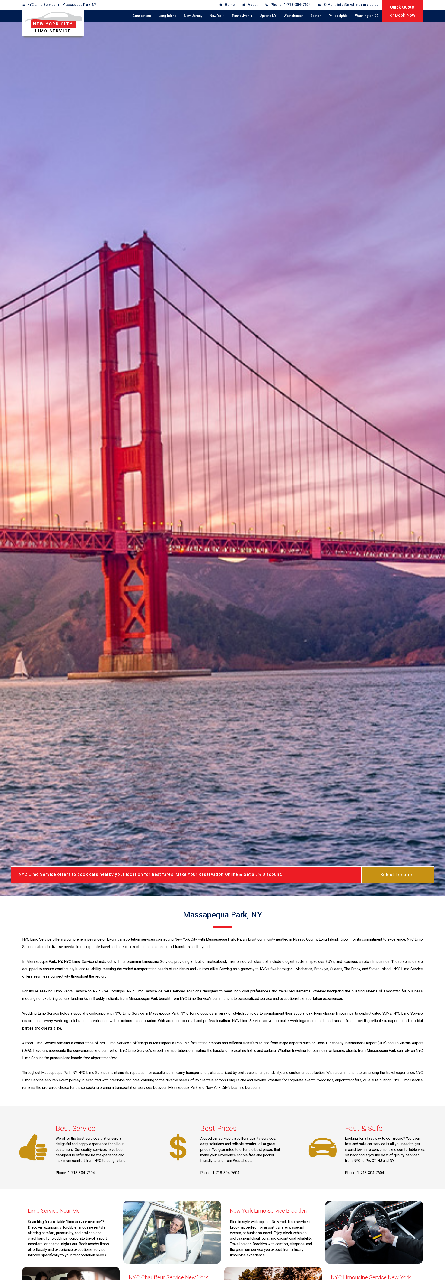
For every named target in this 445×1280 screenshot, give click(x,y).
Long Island (167, 16)
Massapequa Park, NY (79, 5)
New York (217, 16)
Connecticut (142, 16)
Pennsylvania (242, 16)
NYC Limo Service (41, 5)
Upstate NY (268, 16)
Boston (315, 16)
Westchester (293, 16)
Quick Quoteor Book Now (402, 11)
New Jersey (193, 16)
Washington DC (367, 16)
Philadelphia (338, 16)
